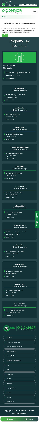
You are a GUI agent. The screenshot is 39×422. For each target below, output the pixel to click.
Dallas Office (20, 166)
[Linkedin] (6, 2)
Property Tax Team (11, 388)
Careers (9, 392)
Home (5, 16)
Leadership (9, 383)
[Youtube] (10, 2)
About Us (9, 378)
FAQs (22, 4)
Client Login (34, 4)
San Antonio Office (19, 225)
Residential (9, 337)
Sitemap (9, 397)
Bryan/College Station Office (20, 147)
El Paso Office (19, 186)
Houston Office (9, 65)
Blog (27, 4)
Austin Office (19, 127)
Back (5, 35)
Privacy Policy (10, 401)
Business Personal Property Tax (14, 346)
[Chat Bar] (19, 419)
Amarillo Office (19, 108)
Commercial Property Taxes (13, 342)
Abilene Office (19, 88)
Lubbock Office (19, 206)
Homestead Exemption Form (14, 360)
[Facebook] (3, 2)
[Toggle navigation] (34, 11)
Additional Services (11, 351)
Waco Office (19, 245)
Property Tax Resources (13, 356)
